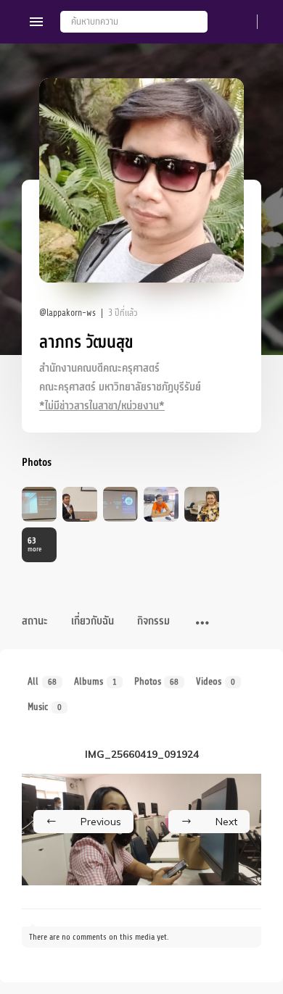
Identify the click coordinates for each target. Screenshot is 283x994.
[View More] (202, 624)
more (34, 544)
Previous (101, 821)
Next (226, 821)
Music (45, 707)
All (42, 681)
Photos (156, 681)
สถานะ (35, 621)
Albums (95, 681)
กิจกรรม (153, 621)
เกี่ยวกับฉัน (92, 621)
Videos (215, 681)
